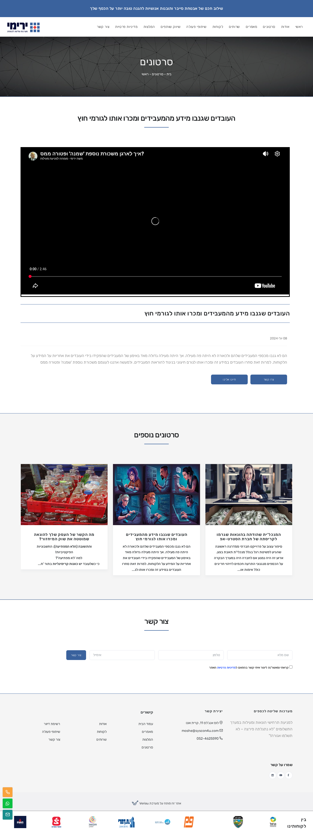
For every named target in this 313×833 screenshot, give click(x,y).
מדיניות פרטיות (132, 431)
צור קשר (110, 418)
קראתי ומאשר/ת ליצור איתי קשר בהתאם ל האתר (155, 431)
